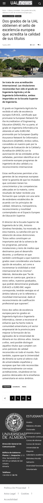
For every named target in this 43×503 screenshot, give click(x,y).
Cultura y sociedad (14, 10)
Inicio (4, 10)
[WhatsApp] (23, 398)
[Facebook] (12, 398)
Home (24, 387)
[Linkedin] (28, 398)
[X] (17, 398)
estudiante (16, 387)
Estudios (18, 16)
